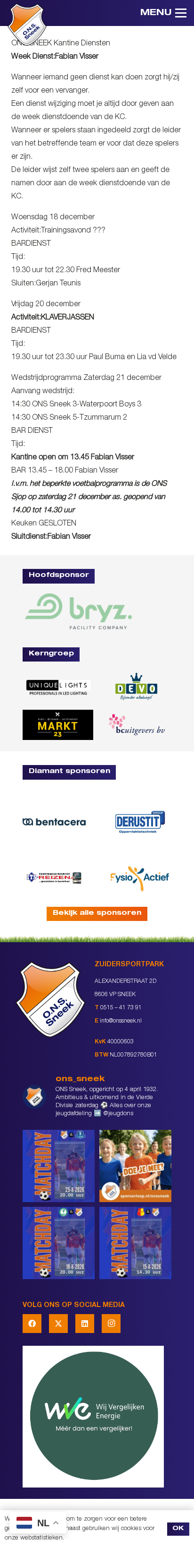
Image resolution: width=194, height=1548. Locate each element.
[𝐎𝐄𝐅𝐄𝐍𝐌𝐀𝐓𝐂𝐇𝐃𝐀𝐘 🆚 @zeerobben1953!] (59, 1243)
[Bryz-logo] (78, 611)
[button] (163, 13)
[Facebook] (32, 1323)
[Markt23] (58, 725)
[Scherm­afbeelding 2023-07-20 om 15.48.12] (139, 821)
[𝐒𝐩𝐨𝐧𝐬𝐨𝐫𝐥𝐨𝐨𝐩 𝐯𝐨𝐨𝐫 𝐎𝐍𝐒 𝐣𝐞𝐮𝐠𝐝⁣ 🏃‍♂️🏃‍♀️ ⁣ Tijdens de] (135, 1166)
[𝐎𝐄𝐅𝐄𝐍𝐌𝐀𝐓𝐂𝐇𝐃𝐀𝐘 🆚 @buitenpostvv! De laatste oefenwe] (59, 1166)
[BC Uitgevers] (136, 725)
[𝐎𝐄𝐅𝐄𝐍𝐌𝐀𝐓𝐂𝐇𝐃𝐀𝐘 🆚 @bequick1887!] (135, 1243)
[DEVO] (136, 686)
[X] (58, 1323)
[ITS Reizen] (54, 877)
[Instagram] (111, 1323)
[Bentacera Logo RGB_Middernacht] (54, 822)
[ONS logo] (27, 24)
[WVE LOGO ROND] (97, 1417)
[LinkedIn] (84, 1323)
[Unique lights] (58, 686)
